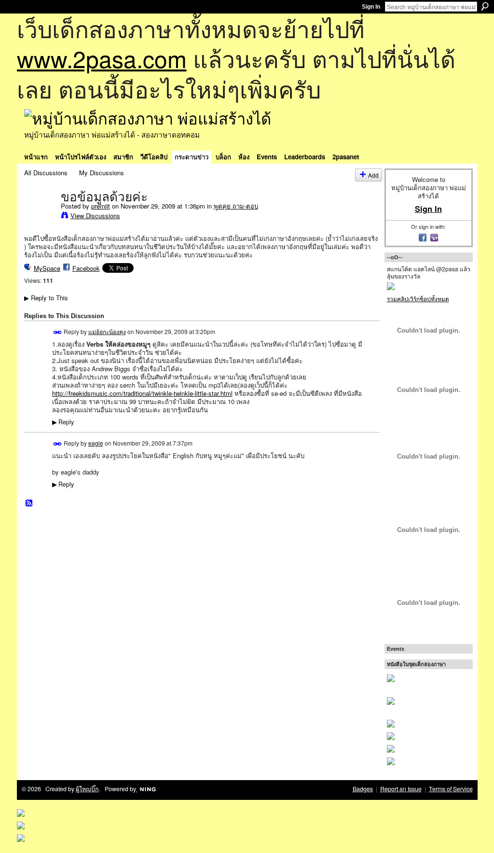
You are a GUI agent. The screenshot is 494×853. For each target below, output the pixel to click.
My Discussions (101, 172)
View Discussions (95, 215)
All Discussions (46, 172)
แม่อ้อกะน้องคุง (107, 331)
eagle (95, 443)
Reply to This (46, 297)
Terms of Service (451, 788)
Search (485, 6)
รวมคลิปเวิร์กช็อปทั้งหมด (418, 298)
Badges (363, 788)
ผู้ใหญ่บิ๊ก (87, 788)
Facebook (86, 268)
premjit (100, 205)
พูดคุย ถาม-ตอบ (236, 205)
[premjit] (39, 217)
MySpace (47, 268)
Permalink (57, 332)
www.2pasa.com (102, 58)
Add (373, 175)
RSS (29, 503)
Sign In (371, 6)
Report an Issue (401, 788)
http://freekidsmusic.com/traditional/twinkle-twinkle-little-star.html (142, 393)
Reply (63, 422)
